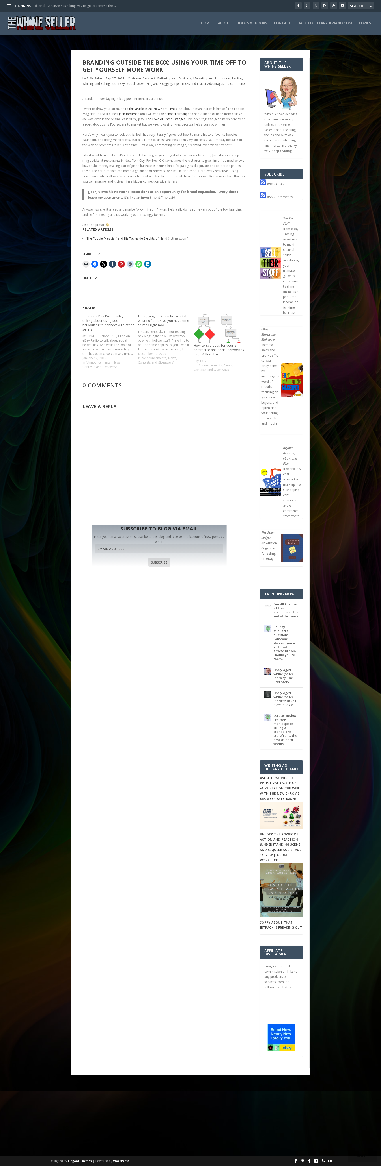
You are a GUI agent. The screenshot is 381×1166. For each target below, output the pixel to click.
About (224, 23)
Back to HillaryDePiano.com (325, 23)
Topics (365, 23)
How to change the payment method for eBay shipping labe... (77, 6)
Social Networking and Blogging (149, 83)
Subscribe (159, 562)
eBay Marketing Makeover (268, 334)
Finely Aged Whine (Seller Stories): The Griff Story (283, 676)
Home (206, 23)
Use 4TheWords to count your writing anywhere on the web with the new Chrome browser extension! (279, 788)
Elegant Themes (80, 1161)
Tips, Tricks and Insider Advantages (199, 83)
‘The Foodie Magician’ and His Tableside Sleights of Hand (126, 238)
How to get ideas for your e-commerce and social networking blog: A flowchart (219, 349)
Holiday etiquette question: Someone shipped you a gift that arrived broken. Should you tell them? (285, 643)
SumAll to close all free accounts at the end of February (285, 610)
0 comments (237, 83)
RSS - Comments (279, 197)
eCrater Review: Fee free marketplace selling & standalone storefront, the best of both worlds (285, 729)
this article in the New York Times (153, 109)
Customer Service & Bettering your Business (159, 78)
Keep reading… (283, 151)
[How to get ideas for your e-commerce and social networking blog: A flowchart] (219, 328)
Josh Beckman (129, 114)
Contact (282, 23)
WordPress (121, 1161)
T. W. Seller (94, 78)
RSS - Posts (275, 184)
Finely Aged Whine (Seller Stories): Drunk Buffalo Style (284, 699)
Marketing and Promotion (211, 78)
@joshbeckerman (173, 114)
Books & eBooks (252, 23)
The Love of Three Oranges (165, 119)
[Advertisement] (190, 1121)
